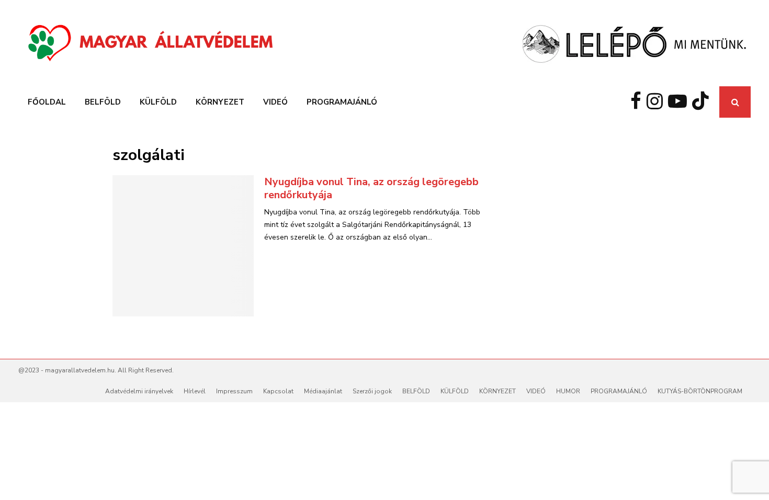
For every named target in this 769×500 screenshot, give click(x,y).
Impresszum (234, 391)
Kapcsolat (278, 391)
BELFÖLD (103, 102)
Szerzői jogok (372, 391)
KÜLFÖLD (158, 102)
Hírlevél (195, 391)
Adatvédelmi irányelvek (139, 391)
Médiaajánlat (323, 391)
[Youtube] (680, 102)
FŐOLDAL (47, 102)
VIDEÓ (275, 102)
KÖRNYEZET (220, 102)
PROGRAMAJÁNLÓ (342, 102)
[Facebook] (638, 102)
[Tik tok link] (703, 102)
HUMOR (568, 391)
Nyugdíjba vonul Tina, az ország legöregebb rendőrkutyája (371, 188)
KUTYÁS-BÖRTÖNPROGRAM (700, 391)
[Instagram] (657, 102)
